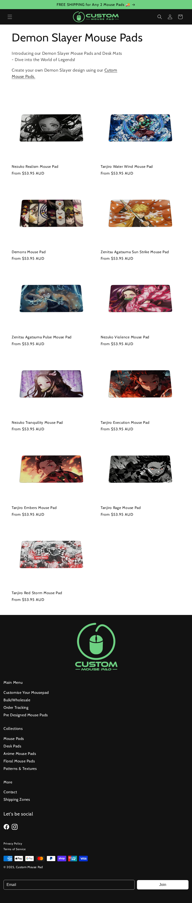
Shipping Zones (17, 799)
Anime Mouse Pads (20, 753)
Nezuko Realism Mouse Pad (35, 166)
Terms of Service (15, 849)
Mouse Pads (14, 738)
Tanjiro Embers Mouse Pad (34, 507)
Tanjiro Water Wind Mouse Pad (127, 166)
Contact (10, 792)
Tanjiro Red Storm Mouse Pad (37, 593)
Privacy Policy (13, 843)
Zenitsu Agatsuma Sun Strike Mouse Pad (135, 252)
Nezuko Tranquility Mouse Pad (37, 422)
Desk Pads (12, 746)
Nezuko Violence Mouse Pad (125, 337)
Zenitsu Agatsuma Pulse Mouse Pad (42, 337)
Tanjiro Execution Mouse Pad (125, 422)
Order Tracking (16, 707)
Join (162, 885)
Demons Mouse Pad (29, 252)
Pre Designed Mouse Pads (26, 715)
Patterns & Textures (20, 768)
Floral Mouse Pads (19, 761)
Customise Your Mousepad (26, 692)
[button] (10, 17)
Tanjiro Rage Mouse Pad (121, 507)
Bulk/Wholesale (17, 700)
